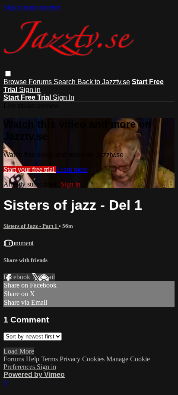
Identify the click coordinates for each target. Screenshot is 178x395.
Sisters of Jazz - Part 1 (31, 226)
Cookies (94, 359)
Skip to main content (31, 7)
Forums (41, 81)
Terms (50, 359)
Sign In (63, 97)
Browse (16, 81)
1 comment (18, 242)
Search (65, 81)
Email (47, 277)
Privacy (71, 359)
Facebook (17, 277)
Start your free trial (29, 169)
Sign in (30, 89)
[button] (8, 73)
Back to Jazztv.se (103, 81)
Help (33, 359)
